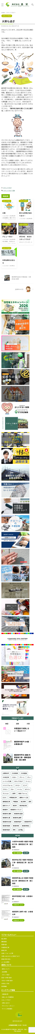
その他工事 (6, 777)
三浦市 (13, 793)
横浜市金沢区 (23, 805)
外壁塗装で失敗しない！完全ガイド (21, 729)
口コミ (4, 797)
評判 (14, 830)
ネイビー (17, 785)
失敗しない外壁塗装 (8, 997)
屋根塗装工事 (6, 801)
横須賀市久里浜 (18, 814)
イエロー (14, 777)
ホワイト (27, 789)
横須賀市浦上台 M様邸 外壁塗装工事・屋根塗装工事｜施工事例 (22, 881)
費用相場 (4, 942)
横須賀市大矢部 (7, 822)
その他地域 (15, 773)
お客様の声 (6, 773)
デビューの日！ (7, 236)
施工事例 (23, 801)
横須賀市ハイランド (16, 809)
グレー (29, 777)
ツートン (28, 781)
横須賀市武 (16, 826)
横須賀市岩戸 (17, 822)
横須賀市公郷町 (17, 818)
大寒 (4, 213)
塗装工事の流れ (6, 959)
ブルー (12, 789)
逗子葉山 (20, 830)
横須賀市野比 (25, 826)
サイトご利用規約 (7, 1009)
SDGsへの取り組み (7, 980)
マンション (6, 793)
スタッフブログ (7, 188)
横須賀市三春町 (7, 814)
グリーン (22, 777)
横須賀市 (5, 809)
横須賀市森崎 (6, 826)
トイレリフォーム (7, 785)
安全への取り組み (6, 978)
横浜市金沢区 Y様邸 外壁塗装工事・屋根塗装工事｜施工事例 (22, 862)
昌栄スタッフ (6, 805)
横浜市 (15, 805)
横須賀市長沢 (6, 830)
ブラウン (5, 789)
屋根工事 (4, 950)
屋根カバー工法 (24, 797)
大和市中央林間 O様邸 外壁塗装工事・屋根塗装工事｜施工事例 (22, 844)
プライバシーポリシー (8, 1006)
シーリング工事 (7, 781)
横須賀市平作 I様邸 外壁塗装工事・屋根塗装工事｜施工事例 (22, 757)
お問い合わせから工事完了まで (10, 956)
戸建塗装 (15, 801)
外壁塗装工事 (13, 797)
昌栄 (13, 190)
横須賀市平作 (28, 822)
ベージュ (19, 789)
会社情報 (4, 972)
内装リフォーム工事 (7, 953)
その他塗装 (24, 773)
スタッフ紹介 (6, 975)
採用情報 (4, 986)
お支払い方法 (5, 983)
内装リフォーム (22, 793)
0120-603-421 (18, 1021)
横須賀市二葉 (6, 818)
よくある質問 (5, 962)
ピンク (25, 785)
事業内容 (4, 944)
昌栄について (6, 969)
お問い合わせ (6, 1003)
